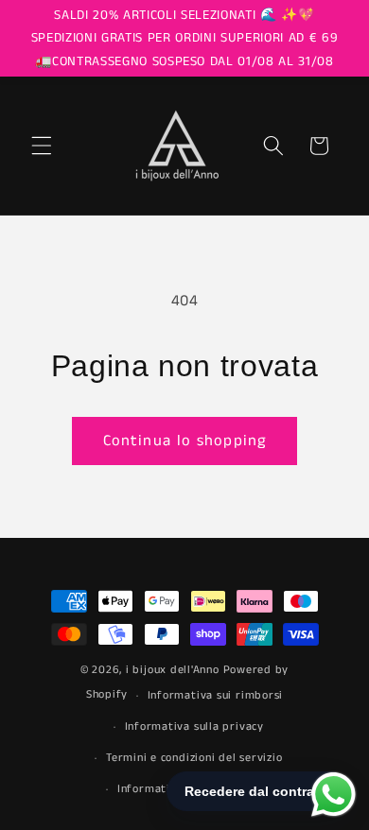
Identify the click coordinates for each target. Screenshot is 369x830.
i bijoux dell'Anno (174, 670)
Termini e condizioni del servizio (194, 758)
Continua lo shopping (184, 441)
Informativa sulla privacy (194, 726)
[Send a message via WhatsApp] (334, 795)
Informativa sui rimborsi (215, 695)
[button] (41, 145)
